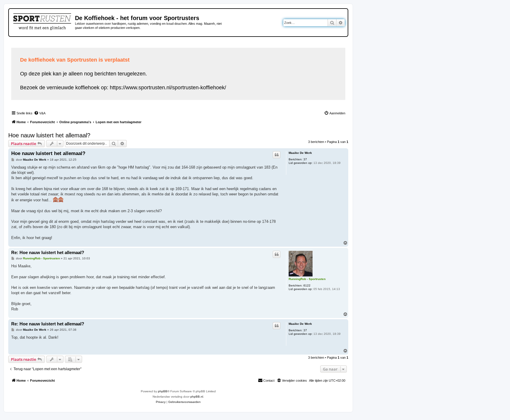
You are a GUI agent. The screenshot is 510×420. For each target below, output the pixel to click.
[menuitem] (39, 113)
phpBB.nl (196, 396)
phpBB (162, 391)
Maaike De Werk (300, 152)
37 (305, 159)
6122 (306, 285)
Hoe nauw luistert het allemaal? (49, 135)
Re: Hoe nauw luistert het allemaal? (47, 252)
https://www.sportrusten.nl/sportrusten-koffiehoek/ (168, 87)
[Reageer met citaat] (276, 154)
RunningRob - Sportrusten (307, 279)
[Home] (42, 20)
